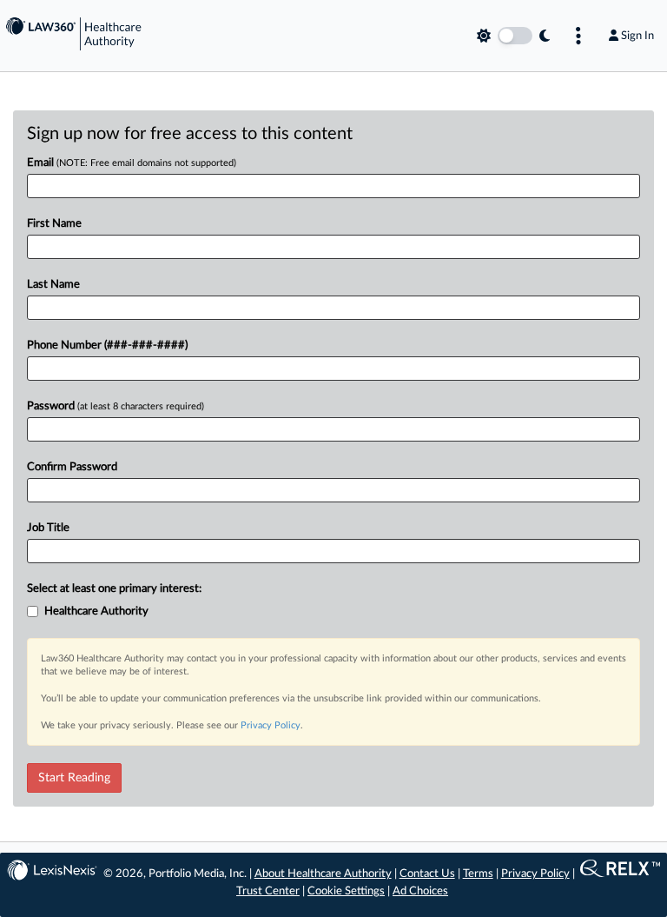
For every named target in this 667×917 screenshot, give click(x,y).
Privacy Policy (270, 725)
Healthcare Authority (96, 611)
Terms (478, 874)
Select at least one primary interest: (114, 589)
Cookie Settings (346, 891)
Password (115, 406)
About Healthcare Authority (323, 874)
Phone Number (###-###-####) (107, 345)
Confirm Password (72, 467)
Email (131, 163)
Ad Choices (420, 891)
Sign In (637, 35)
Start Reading (74, 778)
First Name (54, 223)
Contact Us (427, 874)
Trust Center (268, 891)
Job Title (48, 528)
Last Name (53, 284)
